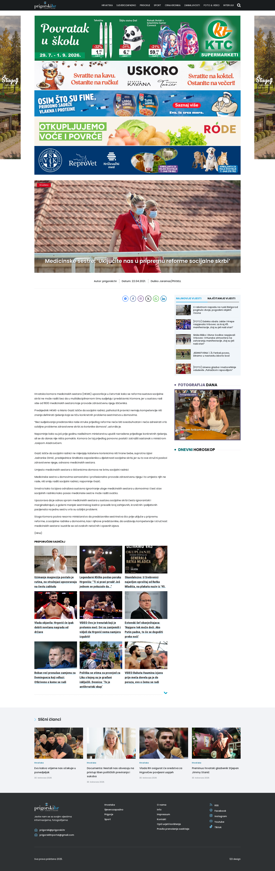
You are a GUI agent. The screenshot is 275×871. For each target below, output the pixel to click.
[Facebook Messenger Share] (125, 299)
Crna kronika (172, 5)
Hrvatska (107, 5)
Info (159, 809)
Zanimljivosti (192, 5)
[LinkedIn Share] (164, 299)
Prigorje (145, 5)
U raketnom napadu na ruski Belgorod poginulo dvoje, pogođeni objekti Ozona (215, 309)
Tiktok (218, 827)
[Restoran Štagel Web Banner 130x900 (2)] (10, 158)
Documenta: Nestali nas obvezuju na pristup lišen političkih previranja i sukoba (110, 772)
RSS (217, 805)
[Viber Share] (141, 299)
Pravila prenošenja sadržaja (173, 828)
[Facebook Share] (133, 299)
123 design (235, 859)
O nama (161, 804)
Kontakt (161, 819)
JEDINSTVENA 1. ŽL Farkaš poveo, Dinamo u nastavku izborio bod (211, 354)
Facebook (220, 810)
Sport (157, 5)
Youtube (219, 821)
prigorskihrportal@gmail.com (56, 835)
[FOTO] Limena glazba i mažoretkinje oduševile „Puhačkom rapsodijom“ (214, 369)
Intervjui (228, 5)
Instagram (221, 816)
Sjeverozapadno (126, 5)
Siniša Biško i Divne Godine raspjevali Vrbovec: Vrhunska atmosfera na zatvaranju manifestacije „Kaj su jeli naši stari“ (214, 339)
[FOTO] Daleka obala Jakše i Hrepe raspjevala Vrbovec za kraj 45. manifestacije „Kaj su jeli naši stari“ (213, 324)
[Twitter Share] (148, 299)
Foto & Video (212, 5)
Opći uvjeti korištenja (169, 824)
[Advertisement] (100, 324)
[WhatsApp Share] (156, 299)
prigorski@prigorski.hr (52, 830)
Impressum (163, 814)
